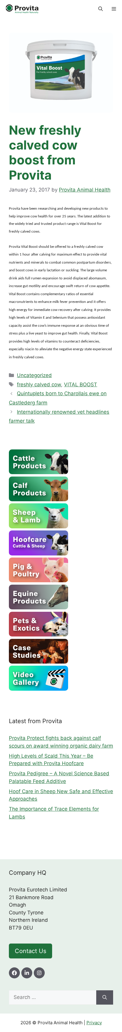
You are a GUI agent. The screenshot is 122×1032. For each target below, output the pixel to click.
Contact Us (30, 951)
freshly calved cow (39, 384)
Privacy (94, 1022)
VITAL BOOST (80, 384)
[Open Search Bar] (100, 9)
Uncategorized (34, 375)
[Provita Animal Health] (22, 9)
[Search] (104, 997)
